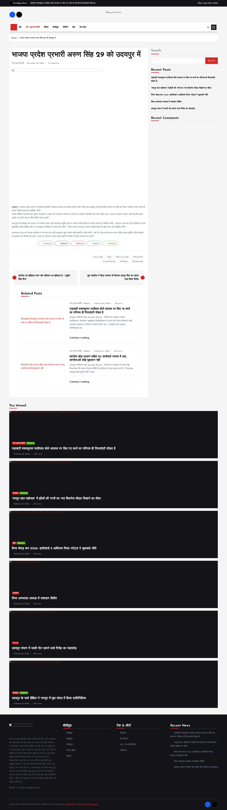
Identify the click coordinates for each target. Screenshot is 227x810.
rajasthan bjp (110, 261)
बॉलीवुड (56, 27)
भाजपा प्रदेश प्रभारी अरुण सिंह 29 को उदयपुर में (38, 38)
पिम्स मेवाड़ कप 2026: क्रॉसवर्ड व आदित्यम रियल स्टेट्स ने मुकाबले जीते (179, 95)
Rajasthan (139, 257)
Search (156, 50)
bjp (110, 257)
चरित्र (68, 756)
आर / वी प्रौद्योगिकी (128, 745)
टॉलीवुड (69, 745)
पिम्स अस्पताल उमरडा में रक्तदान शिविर (166, 102)
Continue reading (80, 338)
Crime (15, 643)
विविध (46, 27)
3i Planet (69, 804)
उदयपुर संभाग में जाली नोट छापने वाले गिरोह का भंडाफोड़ (173, 109)
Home (14, 38)
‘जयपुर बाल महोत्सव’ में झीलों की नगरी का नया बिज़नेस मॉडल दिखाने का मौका (181, 88)
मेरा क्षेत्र (83, 27)
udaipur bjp (138, 261)
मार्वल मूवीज (70, 750)
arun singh (99, 257)
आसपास (15, 493)
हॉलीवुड (69, 739)
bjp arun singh (123, 257)
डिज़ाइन (123, 733)
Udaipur (124, 261)
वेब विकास (124, 739)
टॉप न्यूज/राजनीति (33, 27)
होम (20, 27)
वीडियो (65, 27)
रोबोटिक (123, 750)
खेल (73, 27)
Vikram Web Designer (88, 804)
